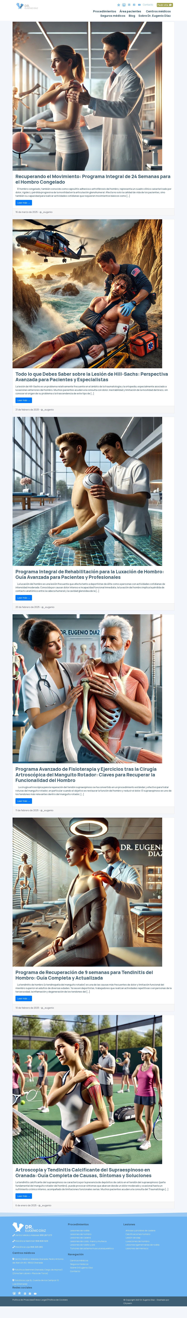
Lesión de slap (133, 1237)
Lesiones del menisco (137, 1248)
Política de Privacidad (23, 1299)
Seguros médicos (112, 16)
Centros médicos (158, 11)
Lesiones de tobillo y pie (82, 1244)
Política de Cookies (58, 1299)
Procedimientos (104, 11)
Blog (132, 16)
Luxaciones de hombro (137, 1241)
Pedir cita (162, 5)
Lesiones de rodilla (79, 1230)
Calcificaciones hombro (138, 1234)
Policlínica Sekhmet (31, 1240)
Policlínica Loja (29, 1246)
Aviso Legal (41, 1299)
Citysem (127, 1303)
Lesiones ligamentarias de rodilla (142, 1244)
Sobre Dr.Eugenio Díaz (81, 1267)
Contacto (148, 4)
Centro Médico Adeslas (33, 1235)
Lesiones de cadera (80, 1237)
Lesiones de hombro (80, 1234)
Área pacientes (130, 11)
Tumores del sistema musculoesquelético (92, 1248)
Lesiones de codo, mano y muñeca (88, 1241)
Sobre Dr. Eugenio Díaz (154, 16)
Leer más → (23, 202)
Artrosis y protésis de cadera (140, 1230)
